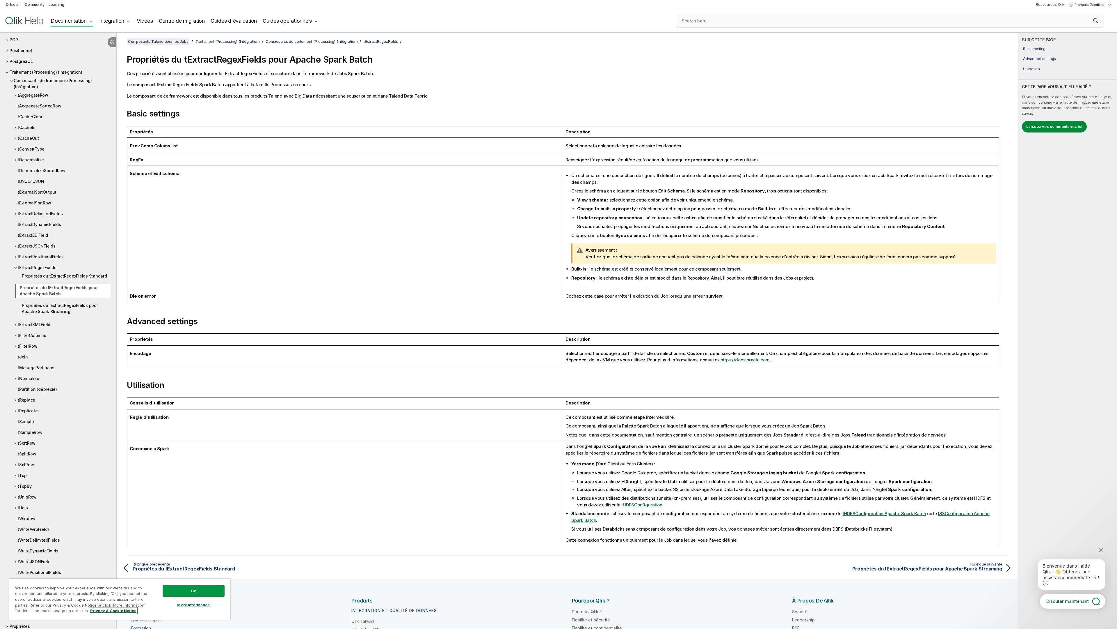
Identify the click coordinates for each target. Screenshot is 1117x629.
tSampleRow (30, 432)
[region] (119, 599)
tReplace (26, 399)
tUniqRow (27, 496)
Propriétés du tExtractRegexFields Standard (64, 275)
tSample (26, 421)
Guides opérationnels (287, 21)
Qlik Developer (146, 619)
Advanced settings (1039, 58)
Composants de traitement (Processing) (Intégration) (53, 83)
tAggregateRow (33, 95)
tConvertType (31, 148)
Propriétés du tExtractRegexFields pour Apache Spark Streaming (60, 308)
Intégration (111, 21)
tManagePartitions (36, 367)
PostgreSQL (21, 61)
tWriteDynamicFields (38, 550)
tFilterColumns (32, 335)
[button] (1095, 21)
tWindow (26, 518)
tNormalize (28, 378)
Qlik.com (13, 4)
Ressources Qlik (1050, 4)
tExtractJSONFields (37, 245)
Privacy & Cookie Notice (113, 610)
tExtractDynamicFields (39, 224)
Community (35, 4)
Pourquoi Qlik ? (587, 611)
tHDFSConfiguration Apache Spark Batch (884, 513)
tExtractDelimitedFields (40, 213)
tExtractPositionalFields (41, 256)
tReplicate (28, 410)
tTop (22, 475)
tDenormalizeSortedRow (41, 170)
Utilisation (1031, 68)
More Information (193, 605)
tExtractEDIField (33, 235)
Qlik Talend (362, 621)
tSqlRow (26, 464)
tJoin (23, 356)
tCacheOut (28, 138)
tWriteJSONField (34, 561)
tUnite (24, 507)
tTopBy (25, 486)
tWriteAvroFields (34, 529)
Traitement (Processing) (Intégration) (46, 72)
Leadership (803, 619)
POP (14, 39)
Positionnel (21, 50)
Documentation (69, 21)
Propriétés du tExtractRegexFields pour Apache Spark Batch (59, 290)
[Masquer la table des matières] (112, 42)
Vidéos (145, 21)
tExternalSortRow (34, 202)
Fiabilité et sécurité (591, 619)
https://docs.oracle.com (745, 360)
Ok (193, 591)
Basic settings (1035, 48)
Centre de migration (182, 21)
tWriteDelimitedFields (39, 540)
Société (799, 611)
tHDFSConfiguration (641, 505)
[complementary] (1067, 331)
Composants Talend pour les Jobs (158, 41)
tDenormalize (31, 159)
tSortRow (26, 443)
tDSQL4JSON (31, 181)
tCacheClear (30, 116)
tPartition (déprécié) (37, 389)
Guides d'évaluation (234, 21)
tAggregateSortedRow (39, 105)
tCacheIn (26, 127)
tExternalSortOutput (37, 192)
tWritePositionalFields (39, 572)
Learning (56, 4)
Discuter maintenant (1067, 601)
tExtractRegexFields (37, 267)
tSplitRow (27, 453)
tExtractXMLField (34, 324)
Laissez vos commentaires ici (1054, 126)
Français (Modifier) (1091, 5)
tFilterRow (28, 346)
